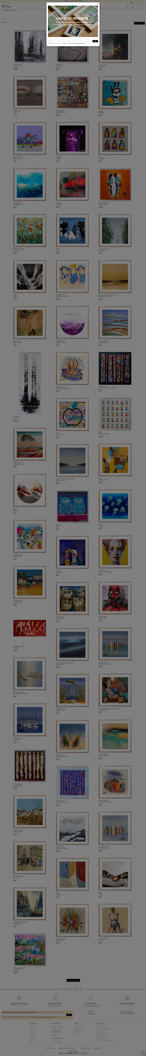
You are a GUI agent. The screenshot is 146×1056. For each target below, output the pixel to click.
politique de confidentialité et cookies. (77, 43)
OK (95, 41)
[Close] (97, 3)
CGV (64, 43)
